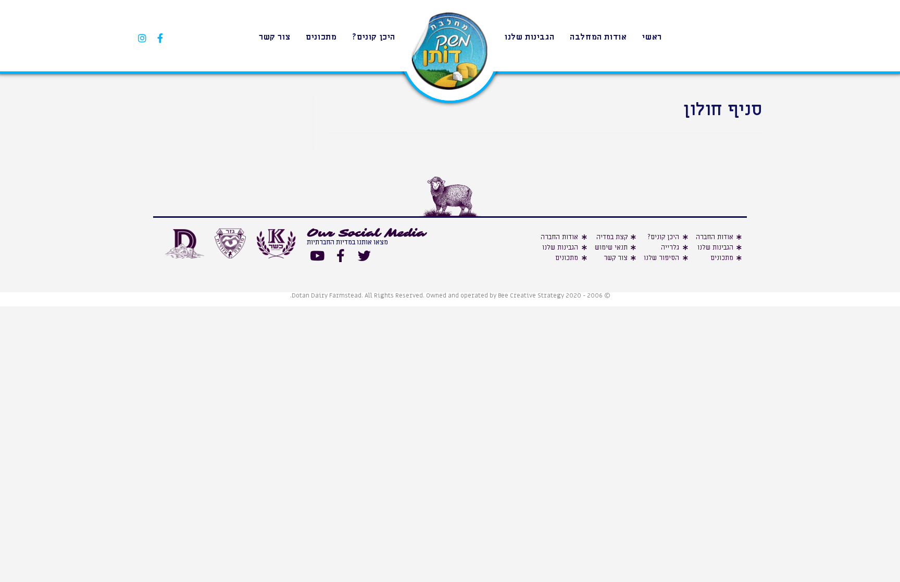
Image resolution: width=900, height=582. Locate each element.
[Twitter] (364, 255)
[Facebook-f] (340, 255)
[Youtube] (317, 255)
